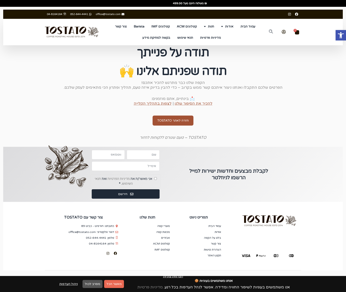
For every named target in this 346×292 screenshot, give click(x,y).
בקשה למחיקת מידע (156, 38)
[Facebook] (296, 14)
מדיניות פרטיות (210, 38)
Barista (139, 26)
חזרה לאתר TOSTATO (173, 121)
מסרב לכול (92, 284)
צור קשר (121, 26)
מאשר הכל (114, 284)
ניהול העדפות (68, 284)
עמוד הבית (247, 26)
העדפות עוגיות (173, 276)
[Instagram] (289, 14)
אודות (229, 26)
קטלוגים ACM (187, 26)
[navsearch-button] (271, 32)
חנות (211, 26)
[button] (341, 35)
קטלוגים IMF (160, 26)
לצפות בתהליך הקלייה (153, 103)
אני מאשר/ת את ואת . (124, 181)
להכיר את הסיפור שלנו (193, 103)
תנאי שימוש (185, 38)
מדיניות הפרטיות (119, 179)
